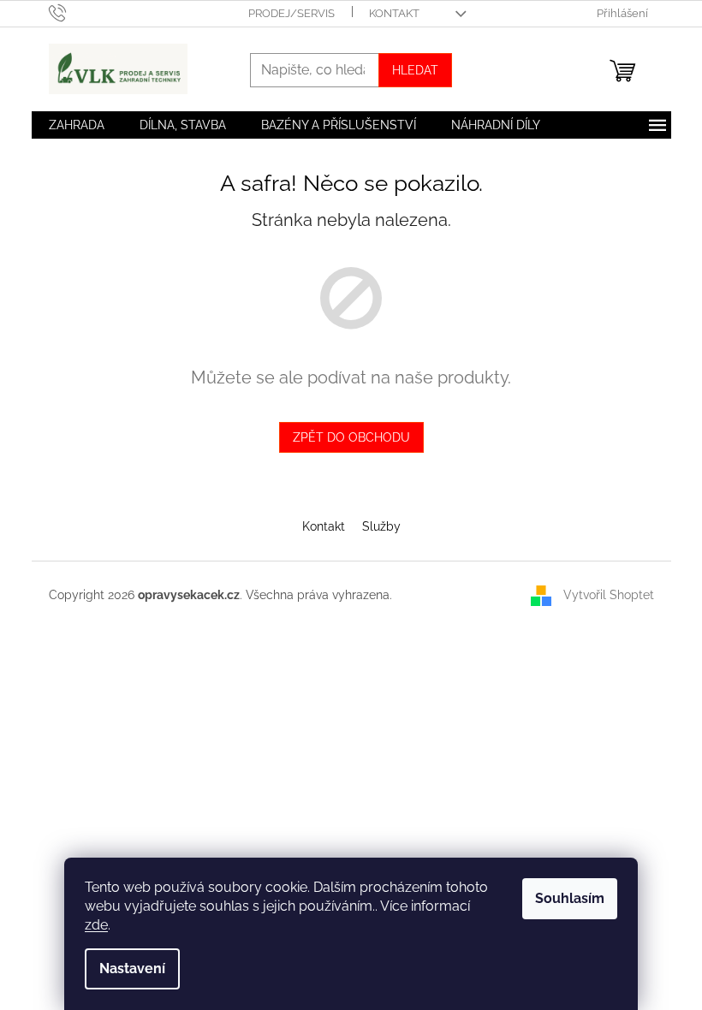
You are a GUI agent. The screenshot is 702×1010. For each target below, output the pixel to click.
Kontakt (323, 526)
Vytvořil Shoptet (608, 595)
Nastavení (132, 968)
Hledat (415, 70)
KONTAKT (394, 13)
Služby (381, 526)
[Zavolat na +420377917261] (74, 12)
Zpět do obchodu (351, 437)
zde (96, 925)
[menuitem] (77, 125)
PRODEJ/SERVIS (291, 13)
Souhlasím (569, 898)
